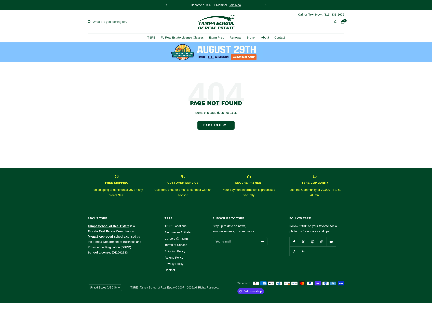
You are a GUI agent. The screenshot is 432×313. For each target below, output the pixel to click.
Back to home (216, 125)
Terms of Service (176, 245)
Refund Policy (174, 257)
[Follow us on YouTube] (331, 241)
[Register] (262, 241)
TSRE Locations (175, 226)
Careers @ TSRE (176, 238)
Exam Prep (216, 37)
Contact (279, 37)
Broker (251, 37)
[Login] (335, 21)
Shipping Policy (175, 251)
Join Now (235, 5)
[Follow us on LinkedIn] (303, 251)
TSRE (151, 37)
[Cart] (342, 21)
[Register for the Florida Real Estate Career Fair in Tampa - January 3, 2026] (216, 52)
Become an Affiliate (178, 232)
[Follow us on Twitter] (303, 241)
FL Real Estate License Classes (182, 37)
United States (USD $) (103, 287)
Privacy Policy (174, 264)
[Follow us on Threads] (312, 241)
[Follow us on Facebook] (294, 241)
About (265, 37)
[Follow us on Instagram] (322, 241)
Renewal (235, 37)
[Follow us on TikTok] (294, 251)
